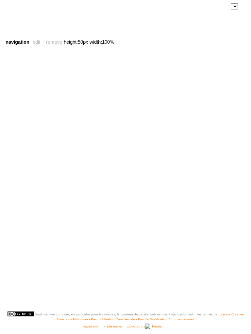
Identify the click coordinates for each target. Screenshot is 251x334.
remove (54, 42)
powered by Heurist (144, 326)
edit (36, 42)
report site (90, 326)
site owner (114, 326)
